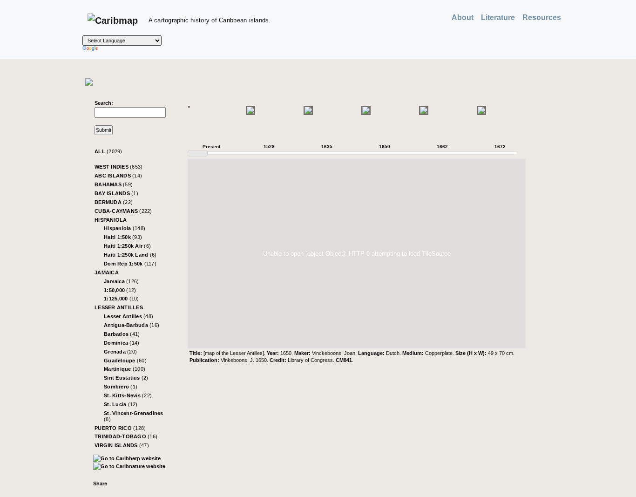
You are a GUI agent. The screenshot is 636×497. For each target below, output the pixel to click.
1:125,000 (121, 298)
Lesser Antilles (119, 307)
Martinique (124, 369)
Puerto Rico (120, 428)
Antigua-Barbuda (131, 325)
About (463, 17)
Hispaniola (111, 220)
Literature (498, 17)
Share (100, 483)
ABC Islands (118, 175)
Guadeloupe (125, 360)
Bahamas (114, 184)
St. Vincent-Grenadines (133, 416)
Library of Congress (310, 360)
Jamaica (107, 272)
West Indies (118, 167)
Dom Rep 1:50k (130, 263)
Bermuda (114, 202)
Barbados (122, 334)
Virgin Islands (122, 445)
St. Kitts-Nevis (128, 395)
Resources (541, 17)
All (108, 151)
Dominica (121, 343)
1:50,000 (120, 290)
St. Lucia (121, 404)
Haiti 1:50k (123, 237)
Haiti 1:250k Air (127, 246)
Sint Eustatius (126, 378)
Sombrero (120, 386)
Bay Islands (116, 193)
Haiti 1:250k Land (130, 255)
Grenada (120, 351)
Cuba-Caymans (123, 211)
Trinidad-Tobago (126, 436)
